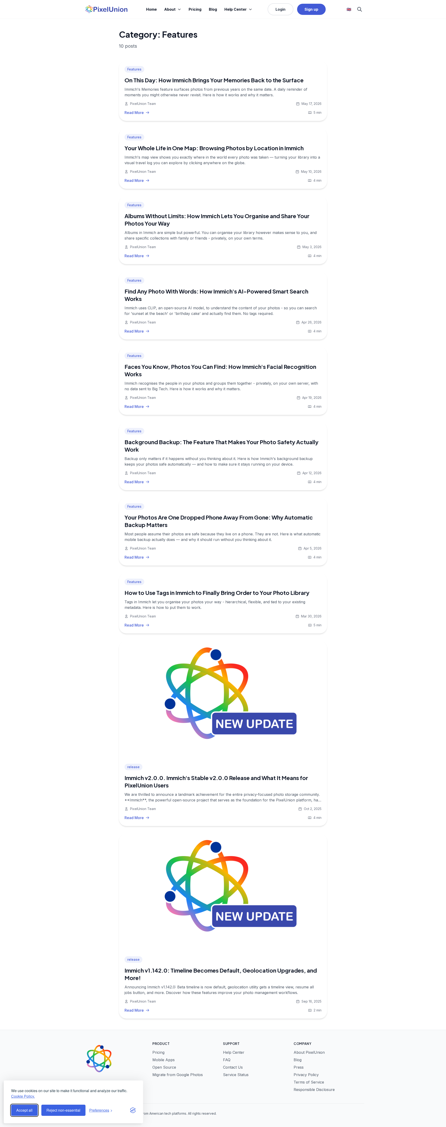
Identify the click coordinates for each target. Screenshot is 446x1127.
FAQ (226, 1059)
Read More (134, 112)
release (133, 767)
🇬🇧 (349, 9)
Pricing (195, 9)
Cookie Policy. (23, 1096)
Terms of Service (309, 1082)
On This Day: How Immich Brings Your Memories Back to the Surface (214, 80)
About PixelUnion (309, 1052)
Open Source (164, 1067)
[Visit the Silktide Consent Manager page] (133, 1110)
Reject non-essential (63, 1110)
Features (134, 69)
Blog (213, 9)
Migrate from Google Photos (177, 1074)
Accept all (24, 1110)
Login (280, 9)
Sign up (311, 9)
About (170, 9)
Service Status (236, 1074)
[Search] (359, 9)
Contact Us (233, 1067)
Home (151, 9)
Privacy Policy (306, 1074)
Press (299, 1067)
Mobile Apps (163, 1059)
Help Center (235, 9)
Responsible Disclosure (314, 1089)
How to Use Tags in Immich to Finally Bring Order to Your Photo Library (217, 592)
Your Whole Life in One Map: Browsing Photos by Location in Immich (214, 147)
